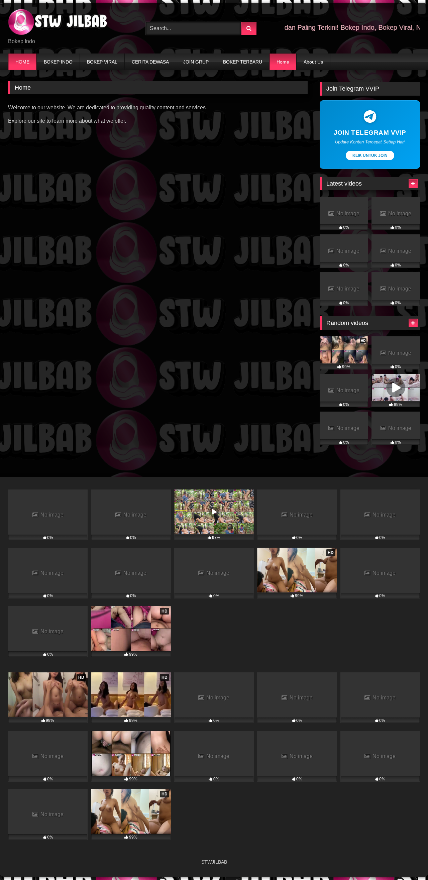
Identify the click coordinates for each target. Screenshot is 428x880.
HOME (22, 62)
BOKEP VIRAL (102, 62)
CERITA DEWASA (150, 62)
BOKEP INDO (58, 62)
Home (283, 62)
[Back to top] (407, 860)
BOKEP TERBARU (242, 62)
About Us (313, 62)
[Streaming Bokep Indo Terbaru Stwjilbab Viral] (58, 23)
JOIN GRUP (196, 62)
